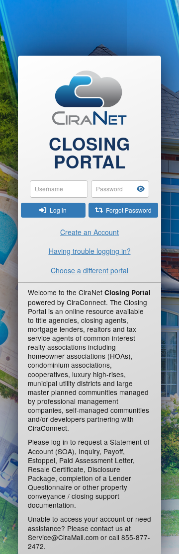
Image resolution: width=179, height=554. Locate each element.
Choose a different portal (89, 270)
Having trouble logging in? (90, 251)
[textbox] (59, 189)
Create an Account (89, 232)
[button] (140, 188)
